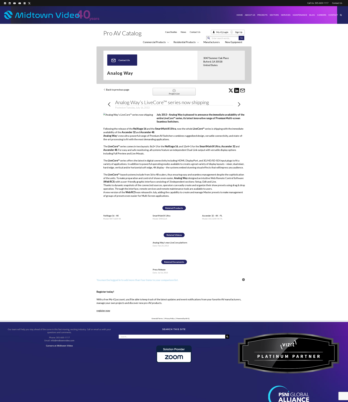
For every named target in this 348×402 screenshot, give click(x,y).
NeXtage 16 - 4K (111, 215)
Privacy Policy (170, 318)
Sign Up (238, 32)
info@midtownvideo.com (62, 340)
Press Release (159, 269)
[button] (341, 15)
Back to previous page (117, 89)
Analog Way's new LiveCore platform (170, 242)
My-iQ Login (222, 32)
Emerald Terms (157, 318)
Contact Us (195, 32)
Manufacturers (211, 42)
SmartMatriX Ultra (161, 215)
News (183, 32)
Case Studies (171, 32)
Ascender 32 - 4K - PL (212, 215)
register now (103, 310)
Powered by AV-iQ (182, 318)
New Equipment (233, 42)
